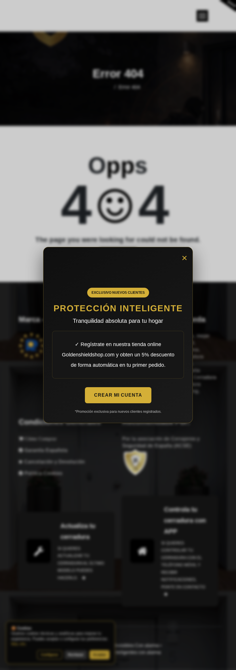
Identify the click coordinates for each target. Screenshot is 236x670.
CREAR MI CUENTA (118, 395)
